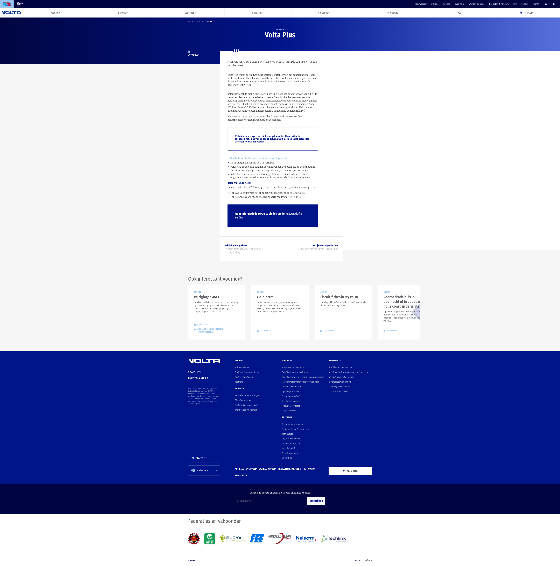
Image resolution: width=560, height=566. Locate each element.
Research (287, 417)
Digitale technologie (291, 439)
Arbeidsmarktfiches (291, 443)
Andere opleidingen (244, 377)
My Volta (352, 471)
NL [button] (553, 4)
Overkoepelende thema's (340, 386)
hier (240, 217)
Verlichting (287, 458)
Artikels (435, 4)
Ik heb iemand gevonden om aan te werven (348, 372)
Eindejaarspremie (243, 400)
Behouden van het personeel (341, 377)
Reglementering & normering (295, 429)
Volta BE (201, 458)
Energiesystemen (290, 453)
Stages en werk (289, 411)
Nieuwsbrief (421, 4)
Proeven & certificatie (291, 406)
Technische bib (288, 448)
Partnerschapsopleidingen (247, 372)
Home (190, 21)
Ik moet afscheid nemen (340, 382)
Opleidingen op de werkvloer (295, 372)
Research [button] (257, 12)
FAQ (515, 4)
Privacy (368, 560)
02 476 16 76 (194, 372)
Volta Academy (242, 367)
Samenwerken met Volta (293, 367)
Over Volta (459, 4)
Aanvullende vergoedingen (247, 395)
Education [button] (190, 12)
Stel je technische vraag (292, 424)
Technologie (287, 434)
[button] (459, 13)
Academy (239, 360)
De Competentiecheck (339, 391)
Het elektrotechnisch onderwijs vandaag (300, 382)
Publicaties (241, 475)
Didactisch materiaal (291, 386)
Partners (239, 382)
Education (287, 360)
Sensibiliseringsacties (292, 401)
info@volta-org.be (198, 377)
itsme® (536, 4)
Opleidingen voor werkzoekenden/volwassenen (303, 377)
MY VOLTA (528, 12)
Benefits (239, 388)
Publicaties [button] (392, 12)
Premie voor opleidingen (246, 410)
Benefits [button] (122, 12)
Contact (524, 4)
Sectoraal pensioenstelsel (247, 405)
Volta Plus (210, 21)
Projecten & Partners (499, 4)
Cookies (357, 560)
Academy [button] (55, 12)
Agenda (446, 4)
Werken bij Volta (476, 4)
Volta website (293, 213)
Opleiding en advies (291, 391)
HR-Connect (335, 360)
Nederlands (202, 470)
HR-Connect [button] (324, 12)
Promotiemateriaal (291, 396)
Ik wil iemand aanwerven (340, 367)
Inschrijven (316, 501)
